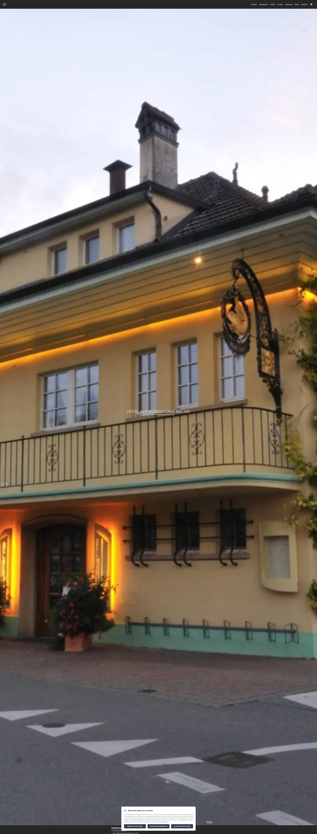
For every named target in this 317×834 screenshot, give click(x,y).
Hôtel (272, 4)
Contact (304, 4)
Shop (297, 4)
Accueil (254, 4)
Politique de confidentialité (159, 822)
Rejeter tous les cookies (134, 826)
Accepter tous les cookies (182, 826)
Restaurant (263, 4)
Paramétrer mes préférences (158, 826)
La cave (280, 4)
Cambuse (288, 4)
